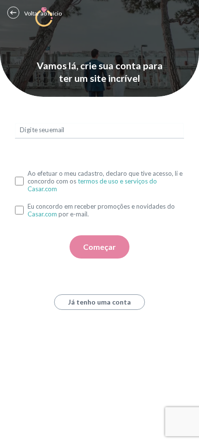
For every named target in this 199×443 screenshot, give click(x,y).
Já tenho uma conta (99, 302)
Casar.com (42, 214)
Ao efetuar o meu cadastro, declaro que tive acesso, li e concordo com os (105, 181)
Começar (99, 246)
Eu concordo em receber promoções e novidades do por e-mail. (101, 210)
